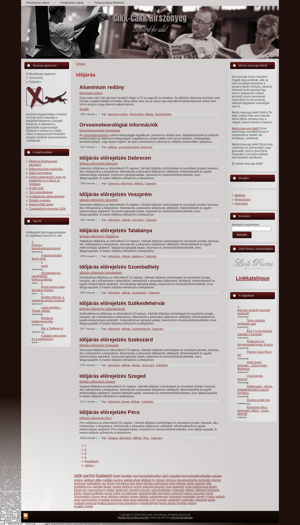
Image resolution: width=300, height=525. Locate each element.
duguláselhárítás (187, 480)
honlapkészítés (150, 476)
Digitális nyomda (39, 200)
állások (87, 493)
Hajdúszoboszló (107, 503)
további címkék (83, 506)
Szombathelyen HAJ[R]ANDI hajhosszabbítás (46, 276)
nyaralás (175, 476)
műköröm (201, 500)
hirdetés (182, 503)
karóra (118, 480)
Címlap (80, 64)
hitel (208, 483)
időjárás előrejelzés (156, 483)
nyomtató (104, 500)
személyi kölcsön (139, 490)
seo (103, 483)
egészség (80, 483)
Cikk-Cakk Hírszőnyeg (150, 18)
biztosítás (205, 480)
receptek (161, 500)
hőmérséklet (136, 114)
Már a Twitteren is (52, 328)
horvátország (129, 493)
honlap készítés (140, 517)
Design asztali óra (258, 400)
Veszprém (137, 219)
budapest (104, 475)
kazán (211, 500)
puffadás (98, 493)
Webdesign (124, 517)
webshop (116, 500)
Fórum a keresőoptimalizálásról (46, 246)
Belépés (240, 195)
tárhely (111, 483)
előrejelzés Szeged (119, 401)
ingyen (200, 496)
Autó (169, 486)
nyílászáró (177, 490)
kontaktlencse (83, 486)
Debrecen (113, 183)
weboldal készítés (153, 486)
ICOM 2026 (36, 188)
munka (116, 486)
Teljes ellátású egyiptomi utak (251, 322)
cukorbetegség (158, 496)
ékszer (107, 486)
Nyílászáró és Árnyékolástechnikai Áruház (255, 343)
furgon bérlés (167, 503)
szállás (108, 480)
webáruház (132, 480)
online (138, 486)
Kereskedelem (163, 114)
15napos (113, 437)
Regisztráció (243, 199)
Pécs (146, 437)
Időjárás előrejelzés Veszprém (115, 194)
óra (135, 476)
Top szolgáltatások (41, 192)
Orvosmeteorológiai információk (118, 125)
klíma (139, 483)
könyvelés (164, 493)
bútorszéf (177, 493)
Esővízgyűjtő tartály (41, 204)
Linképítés (187, 500)
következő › (92, 461)
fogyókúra (122, 483)
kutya (209, 493)
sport (77, 500)
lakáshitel (143, 500)
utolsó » (90, 465)
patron (188, 493)
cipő (165, 476)
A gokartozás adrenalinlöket (46, 196)
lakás (133, 500)
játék (78, 475)
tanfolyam (122, 490)
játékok (146, 480)
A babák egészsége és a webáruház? (49, 337)
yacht (44, 266)
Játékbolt (200, 490)
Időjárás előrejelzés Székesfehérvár (122, 303)
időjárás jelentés (118, 496)
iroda (188, 486)
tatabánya (137, 256)
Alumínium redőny (101, 87)
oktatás (189, 490)
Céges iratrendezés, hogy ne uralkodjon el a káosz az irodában (47, 180)
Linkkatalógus (253, 278)
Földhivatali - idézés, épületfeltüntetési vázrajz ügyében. (255, 390)
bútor (211, 496)
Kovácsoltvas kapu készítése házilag (48, 288)
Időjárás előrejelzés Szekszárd (116, 340)
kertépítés (189, 496)
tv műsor (158, 480)
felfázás (181, 483)
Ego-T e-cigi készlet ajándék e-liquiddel (254, 332)
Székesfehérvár (141, 328)
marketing (174, 500)
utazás (217, 476)
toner (104, 496)
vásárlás (200, 483)
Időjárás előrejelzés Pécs (109, 412)
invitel (116, 493)
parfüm (89, 475)
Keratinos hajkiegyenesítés (42, 320)
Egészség (146, 147)
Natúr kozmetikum (40, 173)
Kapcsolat (241, 203)
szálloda (79, 503)
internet (216, 480)
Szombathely (139, 292)
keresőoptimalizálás (196, 476)
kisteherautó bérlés (204, 486)
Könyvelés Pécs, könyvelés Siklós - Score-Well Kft (253, 411)
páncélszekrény (128, 503)
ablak (190, 483)
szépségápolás (161, 490)
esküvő (220, 496)
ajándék (97, 486)
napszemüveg (96, 490)
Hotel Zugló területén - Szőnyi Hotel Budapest (252, 366)
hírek (172, 483)
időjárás (149, 114)
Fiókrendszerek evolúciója (46, 169)
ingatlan (126, 476)
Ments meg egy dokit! (245, 128)
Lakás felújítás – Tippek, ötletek (47, 309)
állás (98, 480)
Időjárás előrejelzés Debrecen (115, 158)
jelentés (136, 365)
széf (152, 500)
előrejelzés (127, 183)
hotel (116, 476)
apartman (178, 486)
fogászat (91, 503)
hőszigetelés (82, 496)
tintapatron (175, 496)
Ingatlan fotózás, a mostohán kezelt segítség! (48, 299)
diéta (126, 500)
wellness (127, 486)
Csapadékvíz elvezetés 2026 (47, 208)
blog (132, 483)
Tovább (84, 109)
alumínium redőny (118, 114)
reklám (110, 490)
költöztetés (94, 483)
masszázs (199, 493)
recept (108, 493)
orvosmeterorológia (95, 135)
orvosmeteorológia (128, 147)
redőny (192, 503)
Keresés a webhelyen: (246, 224)
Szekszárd (148, 365)
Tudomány (151, 183)
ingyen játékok (139, 496)
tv (207, 496)
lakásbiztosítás (148, 493)
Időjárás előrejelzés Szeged (112, 376)
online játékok (84, 480)
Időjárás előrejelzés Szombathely (119, 267)
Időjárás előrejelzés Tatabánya (115, 230)
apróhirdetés (89, 500)
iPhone (95, 496)
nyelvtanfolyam (148, 503)
